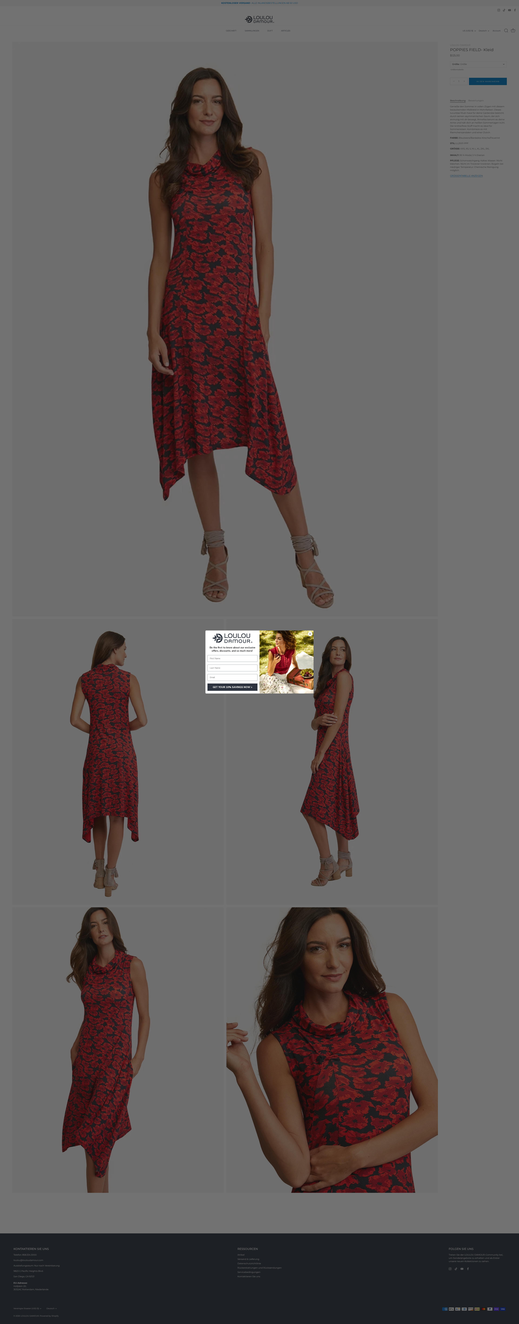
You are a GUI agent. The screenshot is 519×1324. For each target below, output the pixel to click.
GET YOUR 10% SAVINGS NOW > (232, 687)
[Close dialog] (310, 634)
